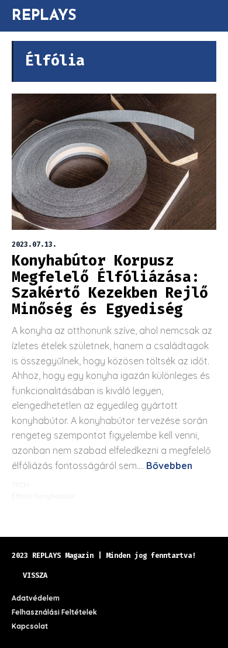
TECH (20, 484)
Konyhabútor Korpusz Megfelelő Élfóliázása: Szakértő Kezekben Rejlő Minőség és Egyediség (110, 285)
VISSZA (35, 575)
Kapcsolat (30, 626)
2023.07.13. (34, 244)
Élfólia (21, 495)
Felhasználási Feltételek (54, 612)
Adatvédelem (36, 598)
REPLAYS (44, 15)
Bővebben (168, 465)
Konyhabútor (54, 495)
